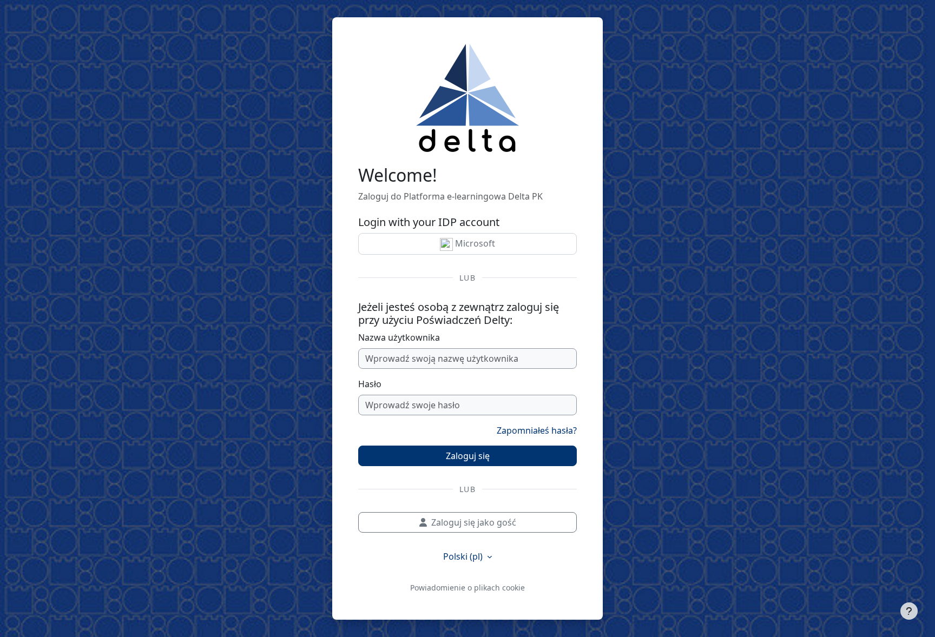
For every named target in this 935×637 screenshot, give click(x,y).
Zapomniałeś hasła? (537, 430)
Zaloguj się (468, 456)
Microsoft (474, 243)
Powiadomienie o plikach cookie (467, 587)
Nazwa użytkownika (399, 337)
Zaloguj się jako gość (473, 522)
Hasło (369, 384)
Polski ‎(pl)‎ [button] (464, 556)
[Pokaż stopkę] (909, 611)
